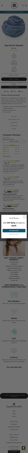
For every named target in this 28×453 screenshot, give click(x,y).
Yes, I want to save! (14, 230)
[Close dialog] (24, 216)
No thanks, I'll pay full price (14, 234)
